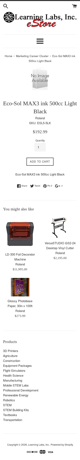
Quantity (40, 140)
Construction (11, 360)
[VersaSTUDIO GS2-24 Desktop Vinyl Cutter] (60, 227)
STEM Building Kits (16, 410)
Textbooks (10, 415)
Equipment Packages (17, 365)
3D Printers (10, 351)
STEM (7, 405)
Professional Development (20, 390)
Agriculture (10, 355)
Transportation (12, 420)
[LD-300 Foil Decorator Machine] (20, 233)
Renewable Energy (16, 395)
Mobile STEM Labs (16, 385)
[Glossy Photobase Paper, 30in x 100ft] (20, 287)
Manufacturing (12, 380)
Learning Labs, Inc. (38, 444)
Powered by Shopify (62, 444)
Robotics (9, 400)
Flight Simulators (14, 370)
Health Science (13, 375)
